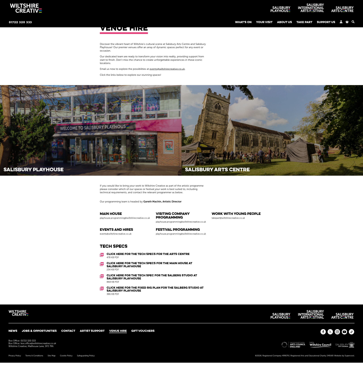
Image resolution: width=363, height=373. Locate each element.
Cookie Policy (66, 356)
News (13, 330)
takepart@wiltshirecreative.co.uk (228, 218)
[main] (181, 156)
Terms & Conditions (34, 356)
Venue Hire (118, 330)
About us (284, 22)
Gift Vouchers (143, 330)
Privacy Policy (15, 356)
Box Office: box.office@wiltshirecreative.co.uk (32, 343)
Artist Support (92, 330)
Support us (326, 22)
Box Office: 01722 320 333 (22, 340)
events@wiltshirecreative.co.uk (167, 68)
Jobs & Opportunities (39, 330)
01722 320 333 (20, 22)
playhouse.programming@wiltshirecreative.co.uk (125, 218)
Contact (68, 330)
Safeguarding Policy (86, 356)
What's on (243, 22)
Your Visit (264, 22)
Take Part (304, 22)
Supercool (349, 355)
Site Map (51, 356)
